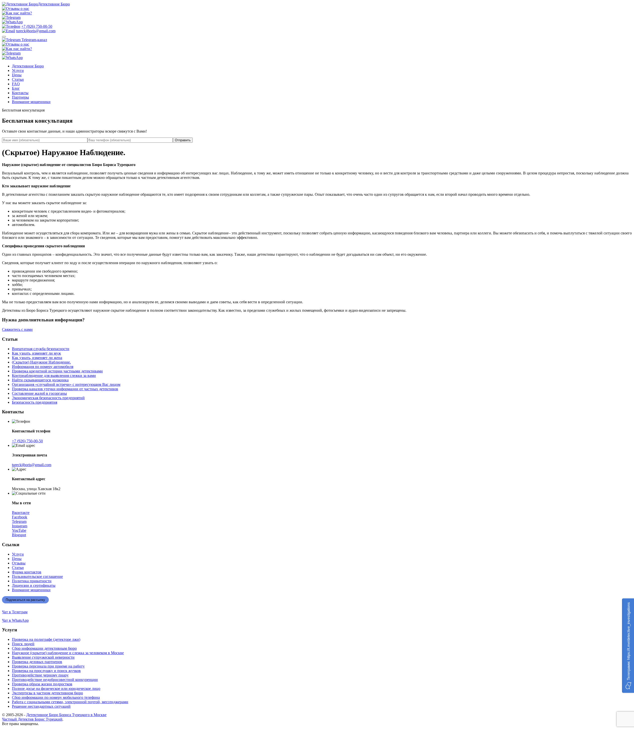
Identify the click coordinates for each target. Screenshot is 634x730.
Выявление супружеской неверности (43, 657)
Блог (16, 88)
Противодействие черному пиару (40, 675)
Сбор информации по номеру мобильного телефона (56, 697)
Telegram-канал (34, 40)
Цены (17, 75)
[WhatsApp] (12, 22)
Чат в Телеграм (14, 612)
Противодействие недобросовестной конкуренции (55, 679)
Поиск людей (23, 644)
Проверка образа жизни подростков (42, 684)
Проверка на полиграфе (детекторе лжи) (46, 639)
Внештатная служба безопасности (40, 349)
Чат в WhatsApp (15, 620)
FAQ (16, 84)
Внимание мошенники (31, 102)
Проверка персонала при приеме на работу (48, 666)
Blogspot (19, 535)
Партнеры (20, 97)
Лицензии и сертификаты (33, 585)
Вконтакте (20, 512)
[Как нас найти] (17, 13)
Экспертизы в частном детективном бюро (47, 693)
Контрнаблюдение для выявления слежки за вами (54, 375)
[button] (628, 645)
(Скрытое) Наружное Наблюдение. (41, 362)
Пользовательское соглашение (37, 576)
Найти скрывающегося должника (40, 380)
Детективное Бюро (54, 4)
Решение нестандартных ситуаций (41, 706)
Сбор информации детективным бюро (44, 648)
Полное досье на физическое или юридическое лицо (56, 688)
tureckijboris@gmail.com (35, 31)
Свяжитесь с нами (17, 329)
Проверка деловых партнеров (37, 662)
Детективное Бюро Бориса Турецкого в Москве (66, 715)
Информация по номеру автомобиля (42, 367)
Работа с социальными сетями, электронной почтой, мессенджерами (70, 702)
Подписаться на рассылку (25, 600)
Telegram (19, 521)
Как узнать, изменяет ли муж (36, 353)
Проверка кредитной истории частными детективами (57, 371)
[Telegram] (11, 17)
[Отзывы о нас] (15, 8)
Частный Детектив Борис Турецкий (32, 719)
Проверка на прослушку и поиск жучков (46, 671)
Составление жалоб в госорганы (39, 393)
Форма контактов (26, 572)
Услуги (18, 70)
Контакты (20, 93)
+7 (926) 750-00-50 (36, 26)
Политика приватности (32, 581)
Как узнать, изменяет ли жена (37, 358)
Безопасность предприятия (34, 402)
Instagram (19, 526)
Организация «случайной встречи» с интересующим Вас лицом (66, 384)
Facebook (19, 517)
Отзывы (19, 563)
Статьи (18, 79)
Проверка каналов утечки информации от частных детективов (65, 389)
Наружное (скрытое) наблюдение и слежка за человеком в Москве (68, 653)
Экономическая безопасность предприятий (48, 398)
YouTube (19, 530)
